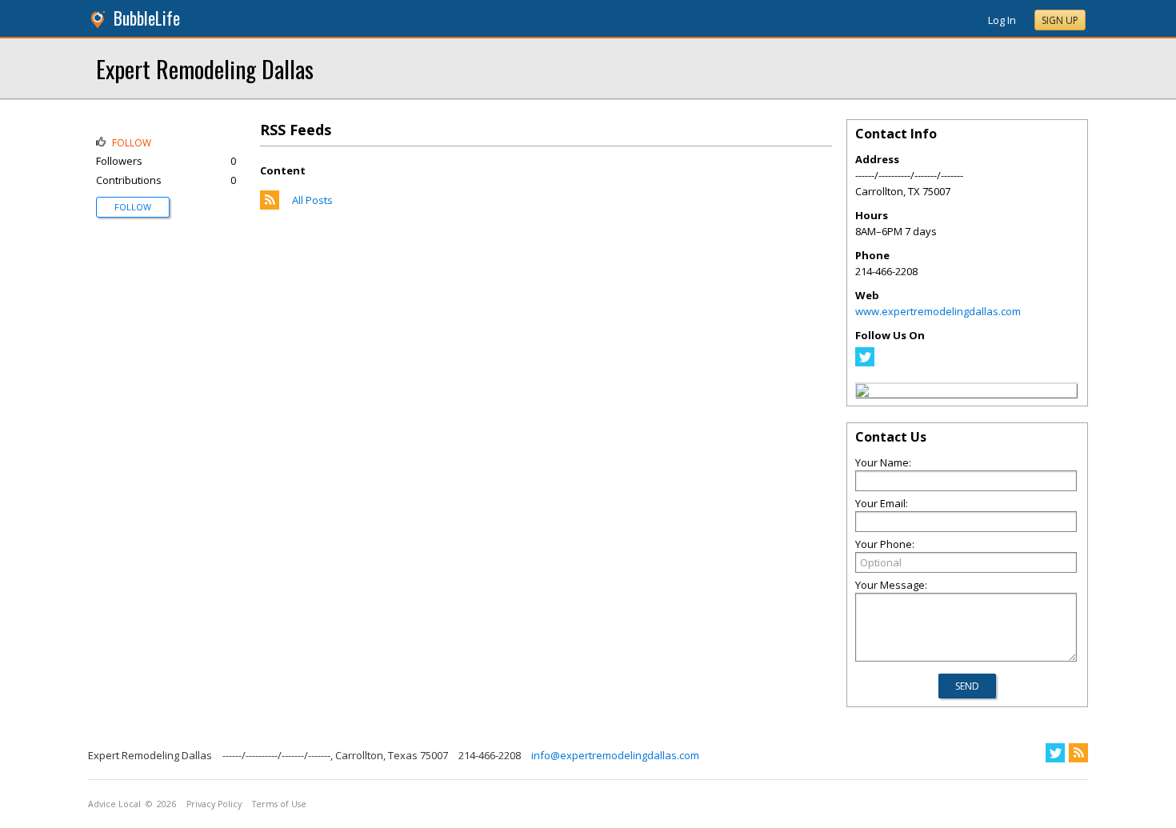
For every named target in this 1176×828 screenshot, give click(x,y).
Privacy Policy (214, 804)
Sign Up (1060, 20)
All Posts (312, 200)
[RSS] (1078, 752)
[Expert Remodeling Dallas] (862, 393)
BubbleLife (147, 18)
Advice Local (114, 804)
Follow (132, 207)
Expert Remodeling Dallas (205, 68)
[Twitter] (864, 362)
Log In (1002, 20)
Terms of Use (279, 804)
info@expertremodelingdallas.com (615, 755)
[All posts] (269, 205)
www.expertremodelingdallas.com (938, 311)
